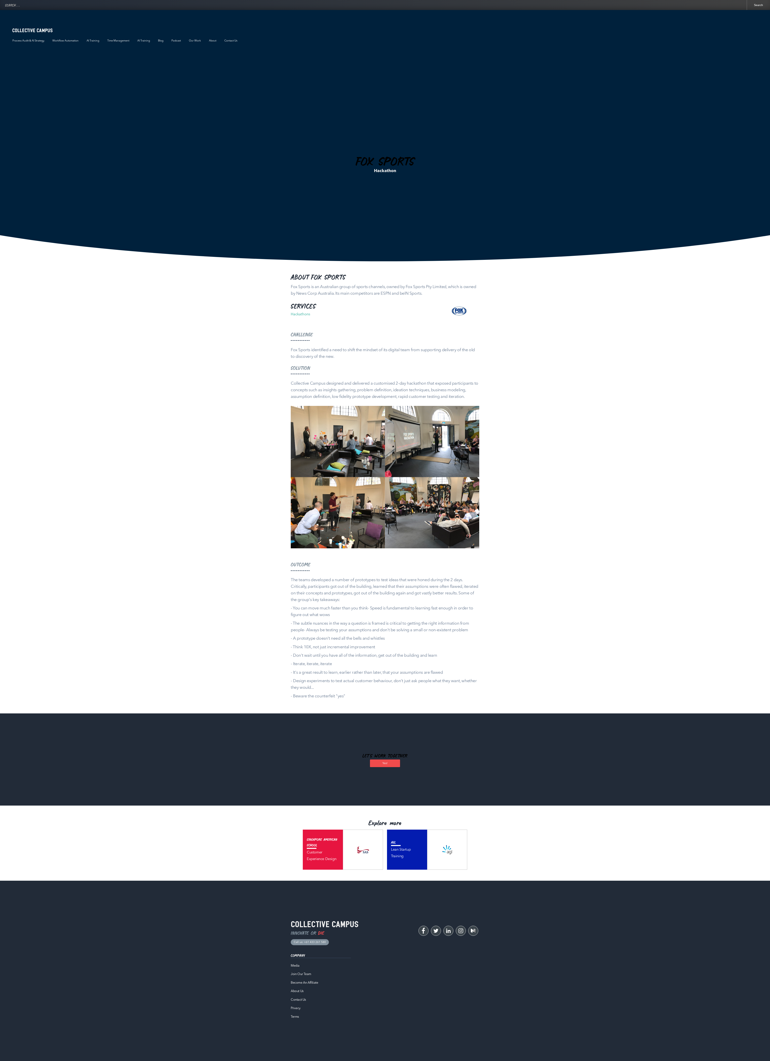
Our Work (195, 40)
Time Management (118, 40)
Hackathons (300, 314)
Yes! (385, 763)
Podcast (176, 40)
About (212, 40)
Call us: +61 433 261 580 (310, 942)
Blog (160, 40)
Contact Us (230, 40)
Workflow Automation (65, 40)
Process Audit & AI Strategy (28, 40)
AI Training (93, 40)
